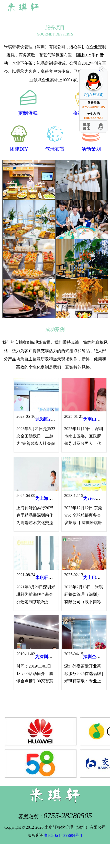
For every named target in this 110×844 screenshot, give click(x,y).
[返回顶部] (101, 127)
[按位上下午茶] (28, 219)
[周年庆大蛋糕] (81, 219)
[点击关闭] (102, 69)
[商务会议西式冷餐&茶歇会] (28, 180)
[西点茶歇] (81, 180)
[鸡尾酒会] (28, 298)
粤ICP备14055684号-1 (63, 835)
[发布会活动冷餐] (28, 259)
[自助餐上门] (81, 298)
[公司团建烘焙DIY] (81, 259)
